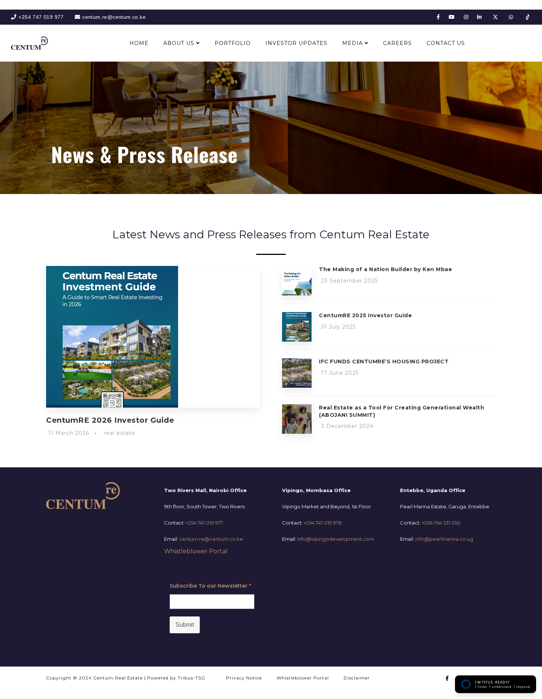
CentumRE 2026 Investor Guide (110, 420)
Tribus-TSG (191, 678)
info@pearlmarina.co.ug (444, 539)
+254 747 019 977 (204, 523)
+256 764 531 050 (441, 523)
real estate (119, 433)
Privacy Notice (244, 678)
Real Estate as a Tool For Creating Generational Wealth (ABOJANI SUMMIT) (401, 411)
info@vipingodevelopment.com (335, 539)
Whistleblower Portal (195, 551)
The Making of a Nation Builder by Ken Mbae (385, 269)
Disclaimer (357, 678)
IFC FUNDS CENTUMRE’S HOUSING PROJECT (384, 361)
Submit (185, 625)
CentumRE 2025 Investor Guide (365, 315)
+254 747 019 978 (323, 523)
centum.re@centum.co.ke (211, 539)
